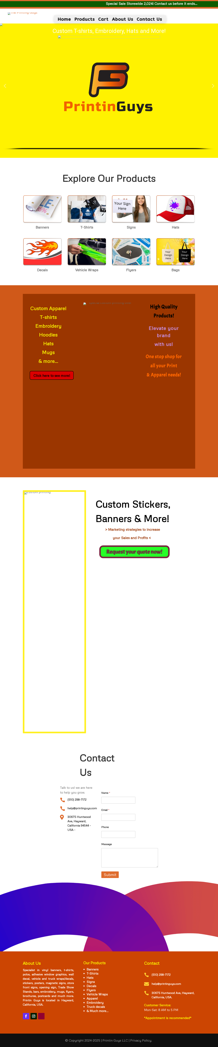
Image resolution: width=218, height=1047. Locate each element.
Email (105, 809)
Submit (110, 874)
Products (85, 19)
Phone (105, 827)
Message (106, 844)
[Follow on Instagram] (33, 1016)
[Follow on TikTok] (41, 1016)
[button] (5, 85)
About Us (122, 19)
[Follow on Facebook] (26, 1016)
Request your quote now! (134, 551)
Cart (103, 19)
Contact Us (149, 19)
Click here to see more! (50, 375)
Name (105, 792)
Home (64, 19)
